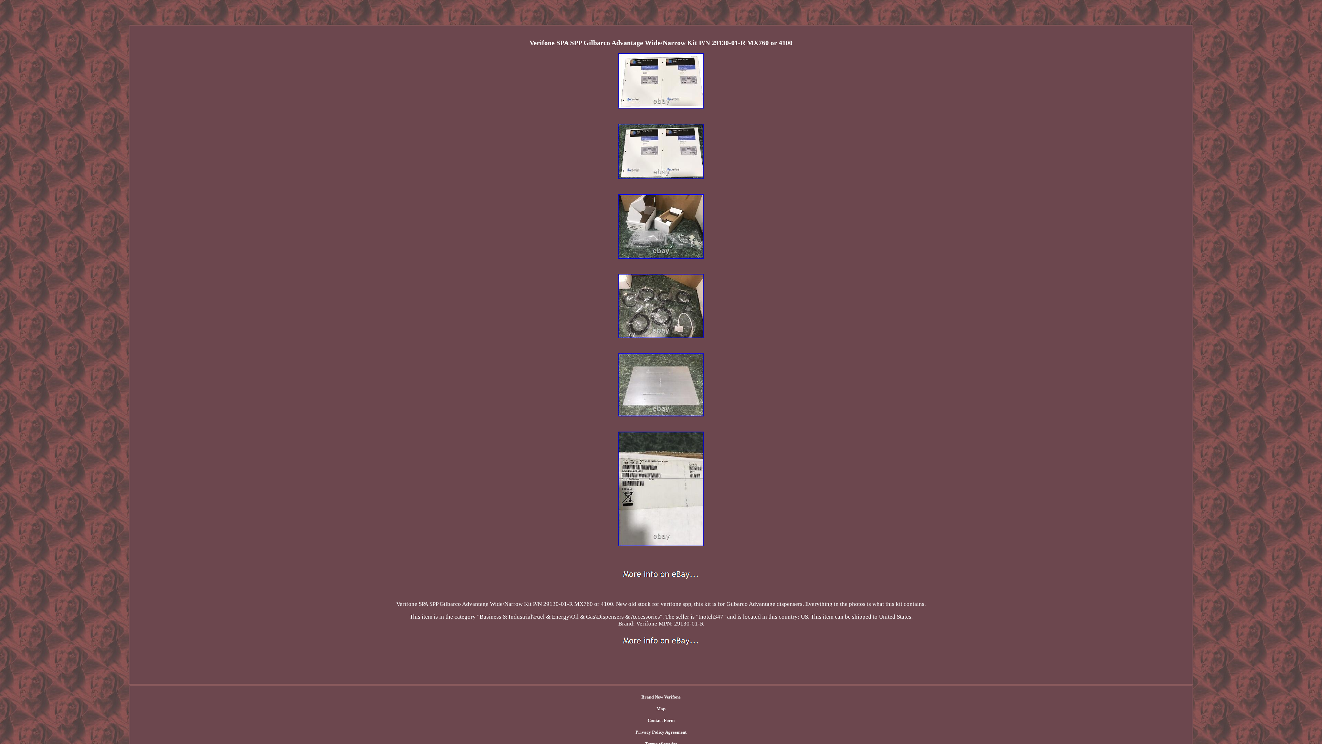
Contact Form (661, 720)
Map (661, 708)
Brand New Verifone (661, 697)
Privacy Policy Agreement (661, 732)
